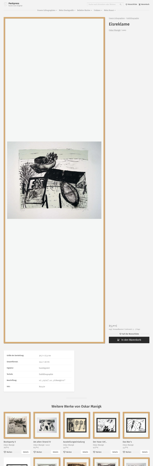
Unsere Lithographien (46, 10)
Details (25, 452)
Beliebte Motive (83, 10)
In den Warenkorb (131, 339)
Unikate (97, 10)
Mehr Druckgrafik (66, 10)
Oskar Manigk (114, 30)
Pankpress (15, 4)
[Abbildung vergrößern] (54, 180)
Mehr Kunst (109, 10)
